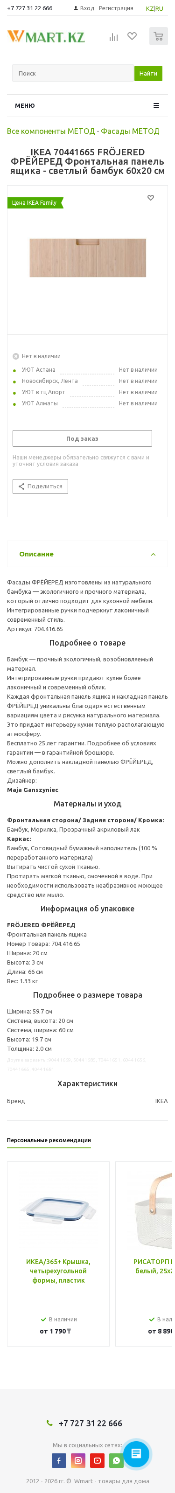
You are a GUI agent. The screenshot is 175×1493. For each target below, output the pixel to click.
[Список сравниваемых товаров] (114, 40)
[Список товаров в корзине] (160, 43)
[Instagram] (78, 1460)
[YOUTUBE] (97, 1460)
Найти (148, 73)
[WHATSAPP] (116, 1460)
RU (159, 8)
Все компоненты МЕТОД (51, 131)
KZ (150, 8)
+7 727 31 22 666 (29, 8)
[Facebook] (59, 1460)
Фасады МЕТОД (130, 131)
